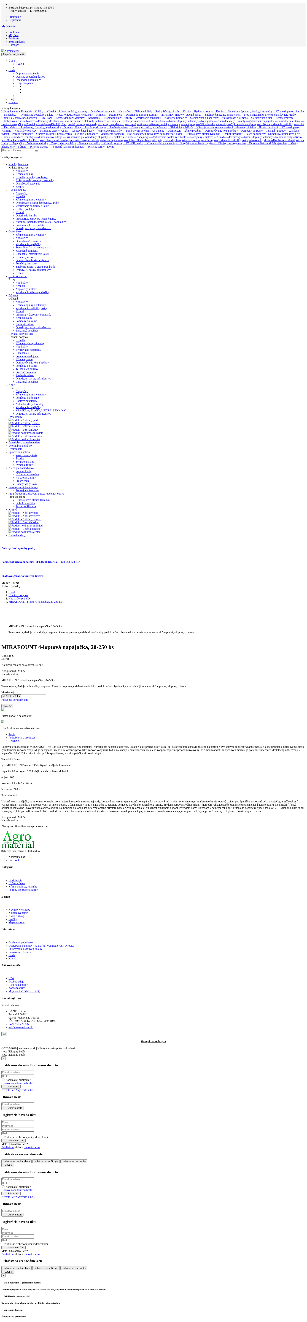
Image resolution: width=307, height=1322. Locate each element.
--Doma (109, 146)
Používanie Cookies (20, 952)
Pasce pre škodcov (26, 506)
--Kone (162, 121)
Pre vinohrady (23, 471)
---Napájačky (123, 111)
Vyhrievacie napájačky (28, 244)
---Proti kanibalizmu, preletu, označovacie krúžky (269, 114)
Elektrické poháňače (27, 330)
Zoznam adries (17, 987)
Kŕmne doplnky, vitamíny (30, 343)
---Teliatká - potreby (274, 130)
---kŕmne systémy (191, 130)
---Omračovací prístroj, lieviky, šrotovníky (248, 111)
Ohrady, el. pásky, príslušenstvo (33, 228)
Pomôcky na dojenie (27, 356)
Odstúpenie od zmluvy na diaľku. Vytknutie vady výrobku (41, 945)
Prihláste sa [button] (7, 1147)
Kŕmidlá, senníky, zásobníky (32, 177)
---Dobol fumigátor (231, 133)
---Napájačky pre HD (24, 130)
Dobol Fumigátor (25, 503)
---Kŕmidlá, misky (133, 143)
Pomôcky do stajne (26, 263)
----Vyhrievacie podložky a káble (167, 137)
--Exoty (129, 137)
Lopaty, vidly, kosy (26, 483)
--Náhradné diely (282, 137)
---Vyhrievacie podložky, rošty (231, 140)
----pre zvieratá (90, 140)
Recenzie (14, 740)
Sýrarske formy (24, 464)
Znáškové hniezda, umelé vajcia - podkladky (41, 221)
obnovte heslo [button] (32, 1147)
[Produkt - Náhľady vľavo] (24, 423)
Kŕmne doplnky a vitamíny (31, 199)
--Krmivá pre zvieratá (283, 140)
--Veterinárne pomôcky (111, 133)
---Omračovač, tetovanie (101, 111)
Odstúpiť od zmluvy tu (153, 1041)
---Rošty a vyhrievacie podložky (275, 124)
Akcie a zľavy (17, 915)
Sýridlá (20, 458)
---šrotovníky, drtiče (260, 140)
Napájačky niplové (26, 289)
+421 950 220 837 (19, 1023)
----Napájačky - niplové (200, 137)
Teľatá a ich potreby (27, 368)
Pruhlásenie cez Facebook (16, 1161)
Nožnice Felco (17, 883)
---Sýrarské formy (95, 146)
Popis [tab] (12, 734)
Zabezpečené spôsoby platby (18, 548)
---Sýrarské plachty (37, 146)
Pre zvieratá (22, 480)
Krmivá (20, 186)
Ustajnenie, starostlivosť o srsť (33, 253)
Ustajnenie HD (24, 352)
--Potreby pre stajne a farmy (197, 140)
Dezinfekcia (15, 880)
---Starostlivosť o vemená (233, 117)
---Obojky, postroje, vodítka (230, 143)
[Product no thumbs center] (24, 439)
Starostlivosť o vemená (28, 241)
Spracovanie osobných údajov (25, 948)
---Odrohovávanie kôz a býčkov (220, 130)
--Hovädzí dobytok (267, 127)
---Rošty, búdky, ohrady (166, 111)
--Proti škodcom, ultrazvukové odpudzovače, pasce (153, 133)
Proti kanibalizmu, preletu (30, 225)
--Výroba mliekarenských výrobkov (267, 143)
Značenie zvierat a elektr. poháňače (35, 266)
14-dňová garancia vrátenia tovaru (22, 575)
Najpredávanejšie (18, 912)
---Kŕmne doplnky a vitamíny (160, 143)
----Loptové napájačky (81, 130)
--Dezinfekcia (116, 137)
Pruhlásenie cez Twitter (74, 1161)
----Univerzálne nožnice (137, 140)
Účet (11, 978)
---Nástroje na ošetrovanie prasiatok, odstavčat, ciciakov (225, 127)
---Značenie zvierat (117, 127)
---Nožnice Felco (29, 140)
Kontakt (13, 958)
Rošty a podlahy (25, 209)
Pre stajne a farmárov (27, 490)
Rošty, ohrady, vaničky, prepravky (35, 180)
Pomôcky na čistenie (27, 397)
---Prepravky (233, 137)
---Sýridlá (20, 146)
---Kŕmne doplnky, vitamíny (289, 111)
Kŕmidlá (20, 196)
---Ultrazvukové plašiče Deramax (201, 133)
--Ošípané (142, 124)
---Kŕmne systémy (283, 117)
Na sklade (7, 674)
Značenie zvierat (25, 324)
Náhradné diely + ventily (30, 404)
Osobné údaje (16, 981)
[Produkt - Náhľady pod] (23, 420)
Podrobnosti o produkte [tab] (22, 737)
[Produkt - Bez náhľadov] (24, 429)
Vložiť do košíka (11, 696)
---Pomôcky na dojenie (136, 130)
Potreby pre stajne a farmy (23, 889)
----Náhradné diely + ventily (116, 117)
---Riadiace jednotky (22, 137)
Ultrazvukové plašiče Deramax (33, 499)
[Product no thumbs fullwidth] (26, 432)
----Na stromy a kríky (111, 140)
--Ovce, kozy (45, 117)
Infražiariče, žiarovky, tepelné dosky (36, 218)
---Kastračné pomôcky (174, 117)
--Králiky (38, 111)
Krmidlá (20, 340)
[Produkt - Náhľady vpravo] (25, 426)
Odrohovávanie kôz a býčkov (32, 260)
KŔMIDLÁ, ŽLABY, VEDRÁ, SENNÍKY (41, 410)
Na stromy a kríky (26, 477)
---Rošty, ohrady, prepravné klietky (73, 114)
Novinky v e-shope (19, 909)
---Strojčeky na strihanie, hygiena (196, 143)
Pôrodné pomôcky (26, 372)
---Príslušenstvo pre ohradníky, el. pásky (85, 137)
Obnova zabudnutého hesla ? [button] (17, 1083)
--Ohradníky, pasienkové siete (283, 133)
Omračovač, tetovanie (28, 183)
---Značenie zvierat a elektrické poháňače (83, 121)
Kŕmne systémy (24, 257)
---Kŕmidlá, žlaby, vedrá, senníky (66, 124)
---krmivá (299, 124)
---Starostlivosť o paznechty (203, 117)
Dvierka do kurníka (26, 215)
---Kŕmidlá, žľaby (72, 127)
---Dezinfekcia (114, 114)
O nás (12, 955)
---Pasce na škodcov (254, 133)
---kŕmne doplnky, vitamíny (71, 111)
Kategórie (26, 111)
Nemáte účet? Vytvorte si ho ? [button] (18, 1090)
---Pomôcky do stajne (47, 121)
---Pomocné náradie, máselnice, (66, 146)
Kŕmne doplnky (24, 173)
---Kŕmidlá (50, 111)
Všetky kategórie (10, 111)
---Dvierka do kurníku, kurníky (140, 114)
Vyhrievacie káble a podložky (32, 292)
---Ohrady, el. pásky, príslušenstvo (126, 121)
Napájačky (22, 170)
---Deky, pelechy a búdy (62, 143)
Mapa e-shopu (17, 922)
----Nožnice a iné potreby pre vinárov (61, 140)
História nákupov (18, 984)
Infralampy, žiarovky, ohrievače (33, 314)
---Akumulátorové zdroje (48, 137)
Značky (13, 919)
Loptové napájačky (26, 400)
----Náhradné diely (141, 111)
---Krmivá (185, 111)
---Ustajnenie (157, 130)
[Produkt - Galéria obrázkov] (25, 436)
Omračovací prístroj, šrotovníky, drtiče (37, 202)
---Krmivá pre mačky (88, 143)
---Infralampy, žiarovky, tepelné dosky (180, 114)
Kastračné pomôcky (27, 250)
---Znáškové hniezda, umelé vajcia (221, 114)
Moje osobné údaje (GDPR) (24, 991)
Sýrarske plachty (25, 461)
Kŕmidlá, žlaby (24, 317)
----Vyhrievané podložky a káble (35, 114)
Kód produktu (9, 670)
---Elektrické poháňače (180, 127)
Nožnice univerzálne (27, 474)
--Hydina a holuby (202, 111)
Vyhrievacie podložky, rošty (31, 308)
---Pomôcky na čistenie (288, 121)
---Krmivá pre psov (111, 143)
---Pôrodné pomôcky (21, 133)
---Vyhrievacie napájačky (147, 117)
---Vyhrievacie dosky (36, 143)
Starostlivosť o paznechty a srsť (33, 247)
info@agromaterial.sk (21, 1027)
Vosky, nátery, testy (26, 455)
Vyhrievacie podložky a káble (32, 205)
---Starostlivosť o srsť (260, 117)
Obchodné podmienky (21, 942)
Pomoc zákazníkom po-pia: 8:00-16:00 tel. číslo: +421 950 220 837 (40, 561)
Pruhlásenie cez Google (46, 1161)
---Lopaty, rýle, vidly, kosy (166, 140)
